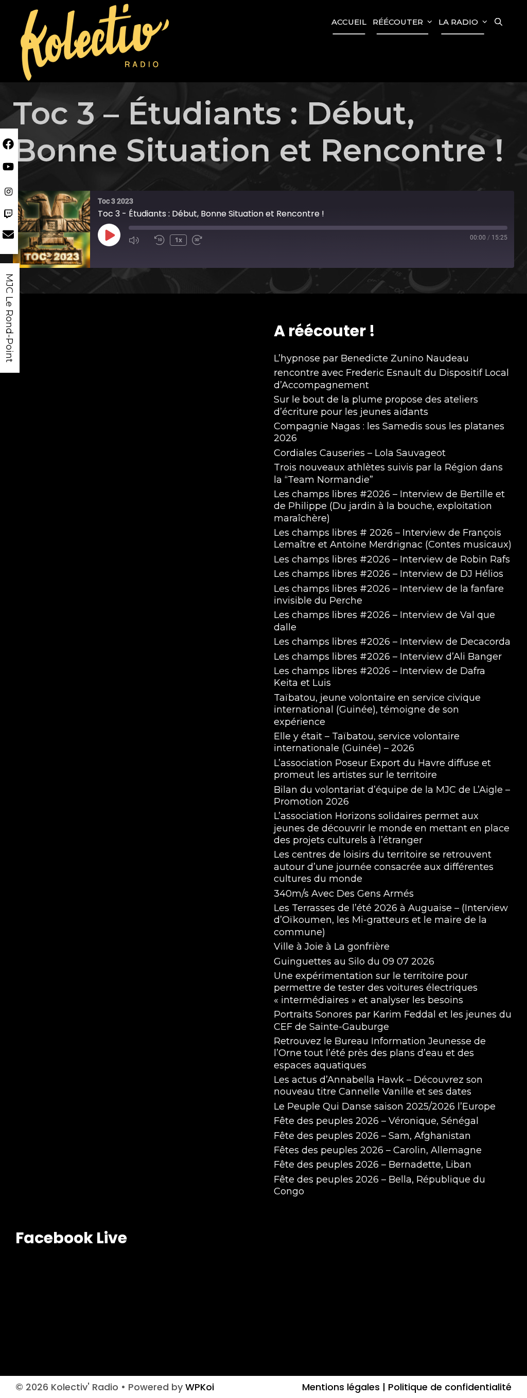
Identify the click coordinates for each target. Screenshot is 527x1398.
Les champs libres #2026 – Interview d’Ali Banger (388, 656)
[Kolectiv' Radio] (96, 41)
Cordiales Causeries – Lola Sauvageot (360, 453)
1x (178, 239)
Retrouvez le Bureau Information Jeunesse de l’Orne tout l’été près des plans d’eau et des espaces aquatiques (380, 1053)
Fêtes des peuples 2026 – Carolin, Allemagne (378, 1150)
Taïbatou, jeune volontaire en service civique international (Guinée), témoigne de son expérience (377, 710)
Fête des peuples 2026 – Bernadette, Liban (372, 1164)
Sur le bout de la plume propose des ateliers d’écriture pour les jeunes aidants (376, 405)
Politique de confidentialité (448, 1387)
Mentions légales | (343, 1387)
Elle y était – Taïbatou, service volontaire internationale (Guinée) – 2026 (367, 742)
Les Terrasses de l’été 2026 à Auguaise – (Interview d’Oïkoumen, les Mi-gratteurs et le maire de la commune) (391, 920)
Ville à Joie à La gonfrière (332, 946)
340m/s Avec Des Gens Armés (344, 893)
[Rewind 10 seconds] (159, 240)
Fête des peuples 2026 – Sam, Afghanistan (372, 1135)
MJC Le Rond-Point (9, 318)
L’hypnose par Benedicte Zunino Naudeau (371, 358)
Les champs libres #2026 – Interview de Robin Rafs (392, 559)
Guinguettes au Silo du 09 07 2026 (354, 961)
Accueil (348, 22)
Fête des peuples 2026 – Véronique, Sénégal (376, 1121)
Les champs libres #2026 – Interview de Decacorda (392, 641)
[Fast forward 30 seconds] (202, 240)
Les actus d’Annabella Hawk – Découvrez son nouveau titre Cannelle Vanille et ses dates (378, 1085)
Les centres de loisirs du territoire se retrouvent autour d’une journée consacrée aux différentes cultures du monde (384, 866)
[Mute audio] (139, 240)
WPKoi (199, 1387)
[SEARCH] (498, 22)
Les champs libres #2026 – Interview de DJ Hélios (388, 573)
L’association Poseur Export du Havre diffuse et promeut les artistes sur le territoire (382, 768)
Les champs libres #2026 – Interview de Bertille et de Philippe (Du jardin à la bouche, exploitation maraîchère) (389, 506)
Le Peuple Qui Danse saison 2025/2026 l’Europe (385, 1106)
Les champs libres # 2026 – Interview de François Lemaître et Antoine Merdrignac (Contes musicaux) (393, 538)
